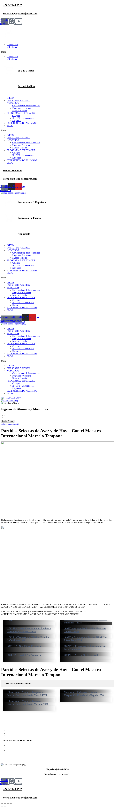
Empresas (16, 120)
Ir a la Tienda (26, 70)
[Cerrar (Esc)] (11, 803)
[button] (57, 52)
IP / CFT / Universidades (23, 118)
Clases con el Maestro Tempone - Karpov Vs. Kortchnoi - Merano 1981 (27, 702)
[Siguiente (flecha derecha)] (5, 806)
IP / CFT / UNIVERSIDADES (20, 748)
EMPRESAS (13, 750)
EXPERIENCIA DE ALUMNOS (22, 123)
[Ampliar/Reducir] (2, 803)
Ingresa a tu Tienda (29, 217)
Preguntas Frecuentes (21, 108)
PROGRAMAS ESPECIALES (21, 113)
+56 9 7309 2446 (12, 170)
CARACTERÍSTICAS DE (28, 731)
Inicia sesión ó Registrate (32, 202)
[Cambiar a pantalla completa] (5, 803)
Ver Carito (24, 233)
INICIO (10, 98)
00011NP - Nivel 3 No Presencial (24, 646)
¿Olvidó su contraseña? (10, 424)
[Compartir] (8, 803)
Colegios (16, 115)
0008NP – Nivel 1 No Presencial (24, 655)
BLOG (10, 125)
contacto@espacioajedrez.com (20, 178)
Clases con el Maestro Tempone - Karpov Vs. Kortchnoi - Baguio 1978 (84, 694)
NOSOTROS (13, 103)
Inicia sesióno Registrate (12, 45)
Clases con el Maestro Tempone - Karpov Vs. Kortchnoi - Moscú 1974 (27, 694)
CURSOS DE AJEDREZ (18, 100)
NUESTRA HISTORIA (17, 736)
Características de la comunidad (26, 105)
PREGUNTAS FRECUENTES (21, 733)
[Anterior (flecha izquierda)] (2, 806)
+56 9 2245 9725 (12, 5)
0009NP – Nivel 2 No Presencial (81, 655)
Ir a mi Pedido (26, 86)
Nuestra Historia (19, 110)
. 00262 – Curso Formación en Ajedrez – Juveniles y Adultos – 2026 (29, 630)
